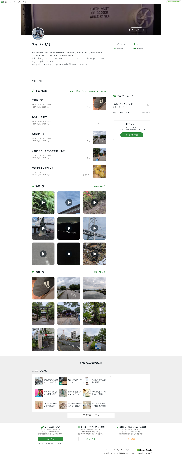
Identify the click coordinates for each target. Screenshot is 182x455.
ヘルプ (149, 453)
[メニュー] (147, 30)
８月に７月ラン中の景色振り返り (48, 151)
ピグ (138, 44)
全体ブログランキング (122, 112)
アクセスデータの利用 (136, 453)
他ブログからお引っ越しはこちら (50, 443)
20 (100, 124)
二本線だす (37, 100)
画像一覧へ (98, 272)
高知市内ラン (38, 134)
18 (90, 158)
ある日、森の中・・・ (43, 117)
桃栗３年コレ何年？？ (43, 168)
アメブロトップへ (91, 415)
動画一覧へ (98, 186)
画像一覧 (120, 48)
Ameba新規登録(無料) (174, 1)
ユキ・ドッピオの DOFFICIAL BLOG (87, 91)
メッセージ (121, 44)
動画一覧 (140, 48)
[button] (136, 29)
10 (90, 141)
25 (90, 107)
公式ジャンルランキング (122, 104)
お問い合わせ (110, 453)
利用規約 (122, 453)
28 (86, 175)
